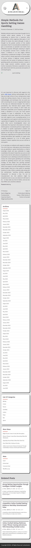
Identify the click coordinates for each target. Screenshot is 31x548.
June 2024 (5, 276)
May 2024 (5, 279)
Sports (4, 420)
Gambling (5, 409)
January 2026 (6, 224)
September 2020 (7, 380)
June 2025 (5, 243)
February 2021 (6, 366)
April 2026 (5, 216)
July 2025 (5, 240)
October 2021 (6, 350)
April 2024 (5, 281)
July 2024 (5, 273)
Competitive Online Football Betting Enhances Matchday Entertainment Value (14, 505)
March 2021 (6, 363)
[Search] (27, 8)
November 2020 (6, 374)
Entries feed (5, 463)
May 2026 (5, 213)
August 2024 (6, 270)
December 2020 (6, 371)
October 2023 (6, 298)
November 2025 (6, 229)
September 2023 (7, 300)
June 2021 (5, 355)
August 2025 (6, 238)
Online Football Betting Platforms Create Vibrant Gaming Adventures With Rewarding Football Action (14, 525)
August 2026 (6, 210)
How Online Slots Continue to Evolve (11, 443)
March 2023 (6, 317)
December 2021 (6, 347)
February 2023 (6, 320)
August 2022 (6, 333)
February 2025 (6, 254)
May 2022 (5, 336)
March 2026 (6, 218)
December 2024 (6, 259)
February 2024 (6, 287)
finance (4, 406)
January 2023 (6, 322)
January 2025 (6, 257)
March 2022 (6, 339)
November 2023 (6, 295)
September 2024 (7, 268)
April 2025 (5, 249)
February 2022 (6, 341)
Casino (4, 404)
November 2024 (6, 262)
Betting (9, 184)
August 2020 (6, 382)
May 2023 (5, 311)
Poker (4, 415)
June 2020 (5, 388)
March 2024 (6, 284)
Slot (4, 417)
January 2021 (6, 369)
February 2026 (6, 221)
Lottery (4, 412)
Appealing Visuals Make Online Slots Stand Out (13, 440)
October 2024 (6, 265)
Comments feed (6, 466)
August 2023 (6, 303)
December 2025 (6, 227)
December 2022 (6, 325)
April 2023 (5, 314)
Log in (4, 460)
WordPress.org (6, 468)
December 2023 (6, 292)
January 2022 (6, 344)
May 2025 (5, 246)
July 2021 (5, 352)
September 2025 (7, 235)
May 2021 (5, 358)
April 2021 (5, 361)
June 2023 (5, 309)
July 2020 (5, 385)
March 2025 (6, 251)
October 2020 (6, 377)
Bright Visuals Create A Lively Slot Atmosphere (13, 433)
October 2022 (6, 330)
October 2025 (6, 232)
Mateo (21, 29)
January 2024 (6, 290)
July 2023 (5, 306)
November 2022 (6, 328)
